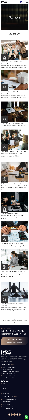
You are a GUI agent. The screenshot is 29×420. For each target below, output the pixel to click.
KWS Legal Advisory (15, 417)
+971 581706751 (14, 340)
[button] (27, 2)
